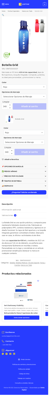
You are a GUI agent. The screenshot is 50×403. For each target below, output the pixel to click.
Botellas (12, 263)
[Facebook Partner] (10, 354)
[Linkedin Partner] (14, 354)
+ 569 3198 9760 (7, 345)
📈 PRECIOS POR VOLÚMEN (12, 176)
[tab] (24, 204)
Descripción (7, 204)
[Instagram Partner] (7, 354)
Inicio (3, 11)
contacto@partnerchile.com (11, 336)
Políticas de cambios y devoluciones (24, 364)
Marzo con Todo (27, 11)
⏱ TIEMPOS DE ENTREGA (11, 181)
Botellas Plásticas (21, 263)
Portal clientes (25, 359)
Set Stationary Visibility (14, 305)
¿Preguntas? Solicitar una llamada (24, 192)
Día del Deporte (33, 263)
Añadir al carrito (29, 106)
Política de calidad (24, 369)
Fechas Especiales (13, 11)
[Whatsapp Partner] (3, 354)
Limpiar (6, 102)
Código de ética (24, 374)
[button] (3, 15)
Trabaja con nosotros (24, 378)
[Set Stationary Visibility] (21, 290)
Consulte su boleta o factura (24, 383)
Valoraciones (9, 215)
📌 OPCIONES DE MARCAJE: (13, 166)
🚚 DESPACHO (7, 186)
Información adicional (11, 210)
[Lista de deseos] (38, 281)
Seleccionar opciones (21, 318)
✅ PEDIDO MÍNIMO (9, 171)
